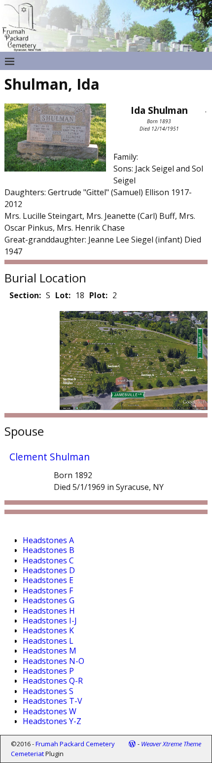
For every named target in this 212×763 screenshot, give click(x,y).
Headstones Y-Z (52, 721)
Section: (25, 295)
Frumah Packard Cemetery (75, 743)
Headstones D (49, 570)
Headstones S (48, 691)
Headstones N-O (53, 661)
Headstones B (48, 550)
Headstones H (49, 610)
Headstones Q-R (53, 680)
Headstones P (48, 670)
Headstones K (48, 630)
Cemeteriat (27, 753)
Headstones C (48, 560)
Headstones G (48, 600)
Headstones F (48, 590)
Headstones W (49, 711)
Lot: (63, 295)
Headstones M (49, 650)
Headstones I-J (50, 620)
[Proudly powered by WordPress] (132, 743)
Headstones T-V (52, 700)
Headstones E (48, 580)
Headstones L (48, 640)
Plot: (98, 295)
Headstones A (48, 540)
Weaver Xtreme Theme (171, 743)
